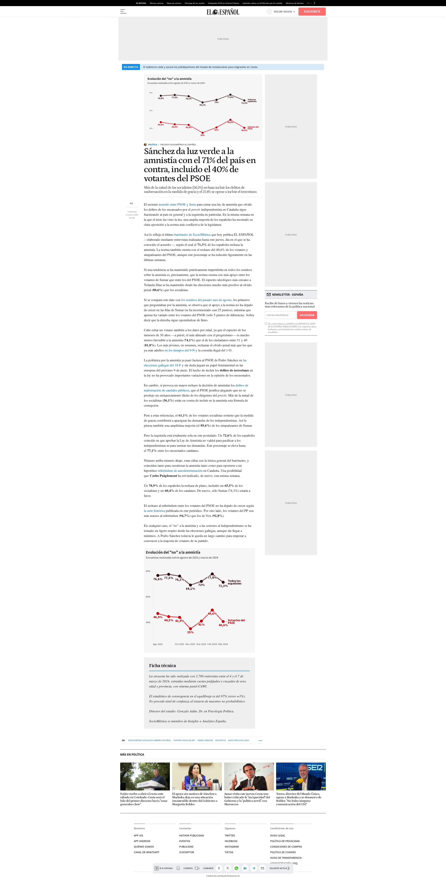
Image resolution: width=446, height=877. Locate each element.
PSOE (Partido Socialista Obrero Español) (149, 740)
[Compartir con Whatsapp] (237, 868)
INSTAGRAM (232, 846)
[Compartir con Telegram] (254, 868)
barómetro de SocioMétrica (192, 234)
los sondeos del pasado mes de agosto (206, 300)
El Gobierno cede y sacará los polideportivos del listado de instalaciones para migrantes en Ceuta (200, 67)
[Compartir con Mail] (263, 868)
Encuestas (220, 740)
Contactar (185, 828)
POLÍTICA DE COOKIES (283, 852)
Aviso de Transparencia (286, 857)
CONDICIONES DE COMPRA (286, 846)
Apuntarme (307, 315)
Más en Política (132, 754)
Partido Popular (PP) (184, 740)
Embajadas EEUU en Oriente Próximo (223, 3)
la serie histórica (154, 510)
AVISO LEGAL (277, 835)
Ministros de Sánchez (295, 3)
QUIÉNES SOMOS (144, 846)
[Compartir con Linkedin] (246, 868)
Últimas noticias (156, 3)
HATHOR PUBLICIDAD (191, 835)
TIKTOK (229, 852)
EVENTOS (184, 841)
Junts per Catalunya (238, 740)
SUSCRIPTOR (186, 852)
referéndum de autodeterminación (180, 470)
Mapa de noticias (174, 3)
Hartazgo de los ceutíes (195, 3)
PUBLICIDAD (186, 846)
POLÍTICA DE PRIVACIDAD (285, 841)
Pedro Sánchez (205, 740)
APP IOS (138, 835)
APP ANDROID (142, 841)
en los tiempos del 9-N (180, 350)
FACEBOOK (231, 841)
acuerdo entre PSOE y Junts (177, 204)
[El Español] (223, 11)
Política (152, 144)
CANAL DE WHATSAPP (146, 852)
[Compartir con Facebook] (220, 868)
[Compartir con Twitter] (228, 868)
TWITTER (230, 835)
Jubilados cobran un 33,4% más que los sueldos (262, 3)
